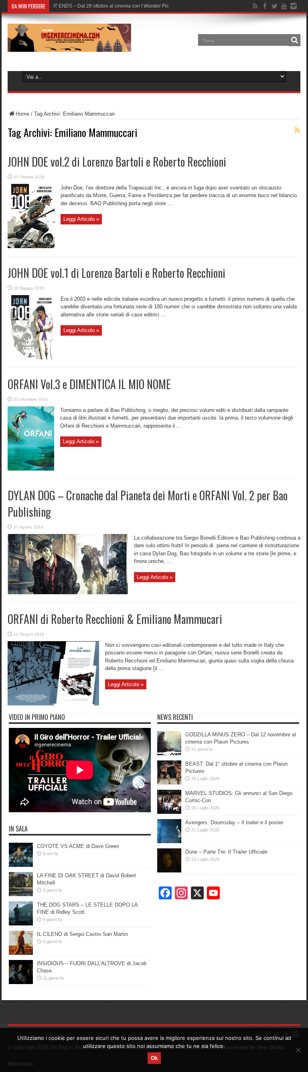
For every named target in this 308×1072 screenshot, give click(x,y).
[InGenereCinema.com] (69, 45)
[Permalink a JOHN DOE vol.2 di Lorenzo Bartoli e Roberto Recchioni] (31, 246)
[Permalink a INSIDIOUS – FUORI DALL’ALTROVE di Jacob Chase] (21, 982)
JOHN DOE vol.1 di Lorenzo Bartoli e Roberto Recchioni (116, 273)
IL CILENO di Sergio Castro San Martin (82, 934)
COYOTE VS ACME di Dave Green (78, 846)
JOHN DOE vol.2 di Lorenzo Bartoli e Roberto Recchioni (117, 161)
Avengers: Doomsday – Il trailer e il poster (234, 822)
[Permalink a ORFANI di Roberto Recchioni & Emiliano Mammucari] (53, 704)
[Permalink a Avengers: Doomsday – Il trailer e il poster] (169, 841)
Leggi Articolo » (81, 219)
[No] (298, 1050)
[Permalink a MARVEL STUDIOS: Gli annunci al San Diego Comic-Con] (169, 812)
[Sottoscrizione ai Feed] (297, 130)
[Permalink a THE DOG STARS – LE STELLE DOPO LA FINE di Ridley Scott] (21, 924)
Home (22, 114)
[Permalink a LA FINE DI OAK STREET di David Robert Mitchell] (21, 894)
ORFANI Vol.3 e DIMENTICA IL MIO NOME (89, 384)
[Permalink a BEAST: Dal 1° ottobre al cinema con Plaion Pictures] (169, 783)
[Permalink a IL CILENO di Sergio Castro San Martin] (21, 953)
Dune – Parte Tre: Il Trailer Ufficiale (226, 852)
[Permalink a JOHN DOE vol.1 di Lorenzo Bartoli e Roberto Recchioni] (31, 358)
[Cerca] (294, 40)
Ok (154, 1058)
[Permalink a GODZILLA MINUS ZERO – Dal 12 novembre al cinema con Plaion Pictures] (169, 753)
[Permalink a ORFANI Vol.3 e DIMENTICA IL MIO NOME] (31, 469)
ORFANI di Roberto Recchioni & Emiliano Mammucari (115, 619)
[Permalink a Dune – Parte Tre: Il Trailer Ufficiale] (169, 871)
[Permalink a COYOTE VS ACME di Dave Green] (21, 865)
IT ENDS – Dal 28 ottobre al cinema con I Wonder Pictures (116, 6)
